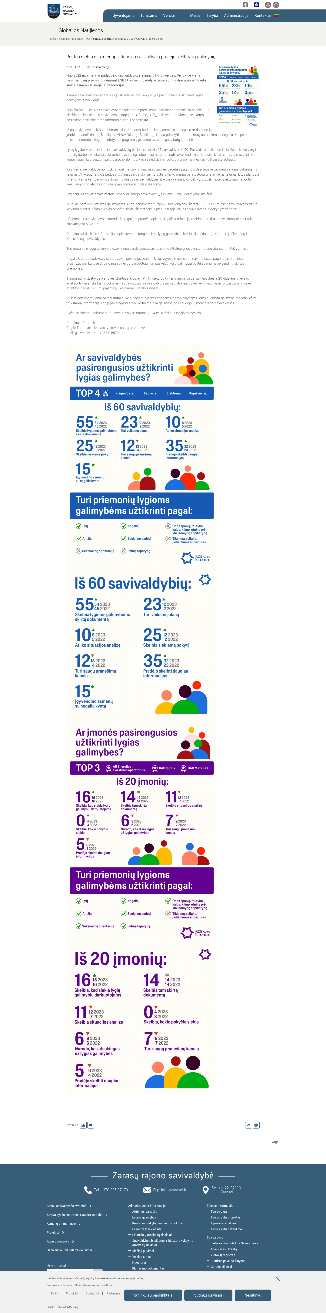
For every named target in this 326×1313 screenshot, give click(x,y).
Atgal (275, 1142)
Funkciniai (72, 1294)
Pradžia (51, 39)
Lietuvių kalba (276, 15)
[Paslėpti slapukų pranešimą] (278, 1280)
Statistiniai (92, 1294)
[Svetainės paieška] (276, 5)
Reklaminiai (113, 1294)
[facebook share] (248, 1125)
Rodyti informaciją (62, 1307)
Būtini (54, 1294)
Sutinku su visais (208, 1295)
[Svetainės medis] (268, 5)
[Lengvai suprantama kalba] (256, 4)
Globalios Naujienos (71, 39)
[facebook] (245, 4)
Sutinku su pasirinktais (153, 1295)
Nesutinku (252, 1295)
